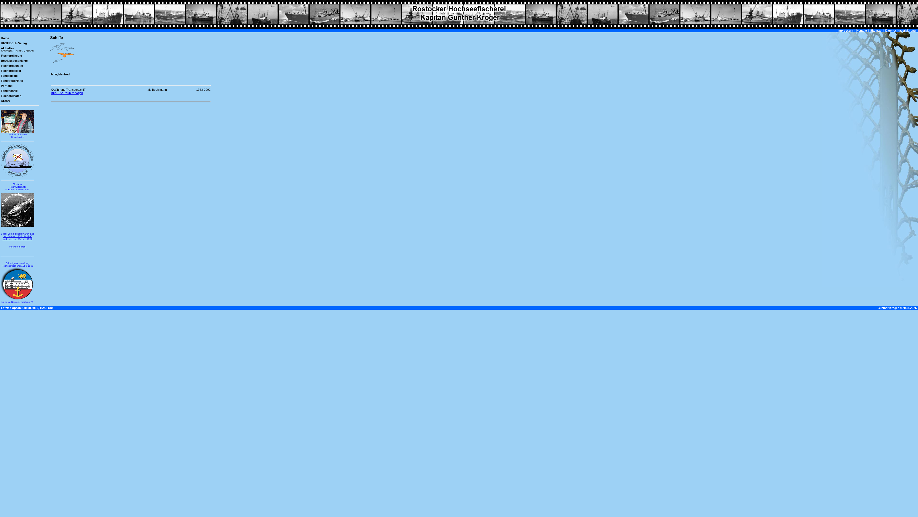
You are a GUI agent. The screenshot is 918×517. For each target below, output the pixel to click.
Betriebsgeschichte (14, 60)
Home (5, 38)
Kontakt (861, 30)
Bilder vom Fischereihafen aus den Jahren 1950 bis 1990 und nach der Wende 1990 (17, 236)
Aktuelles (17, 49)
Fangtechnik (9, 91)
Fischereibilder (11, 71)
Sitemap (875, 30)
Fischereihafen (11, 96)
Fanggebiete (9, 76)
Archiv (5, 101)
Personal (7, 86)
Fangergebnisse (12, 81)
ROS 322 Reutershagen (67, 93)
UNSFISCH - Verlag (14, 43)
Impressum (845, 30)
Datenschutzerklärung (900, 30)
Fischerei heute (11, 55)
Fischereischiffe (12, 65)
